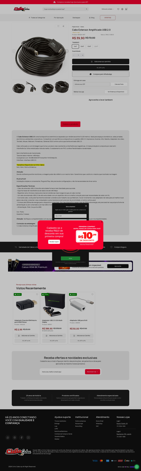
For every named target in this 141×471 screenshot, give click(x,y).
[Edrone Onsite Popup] (70, 235)
